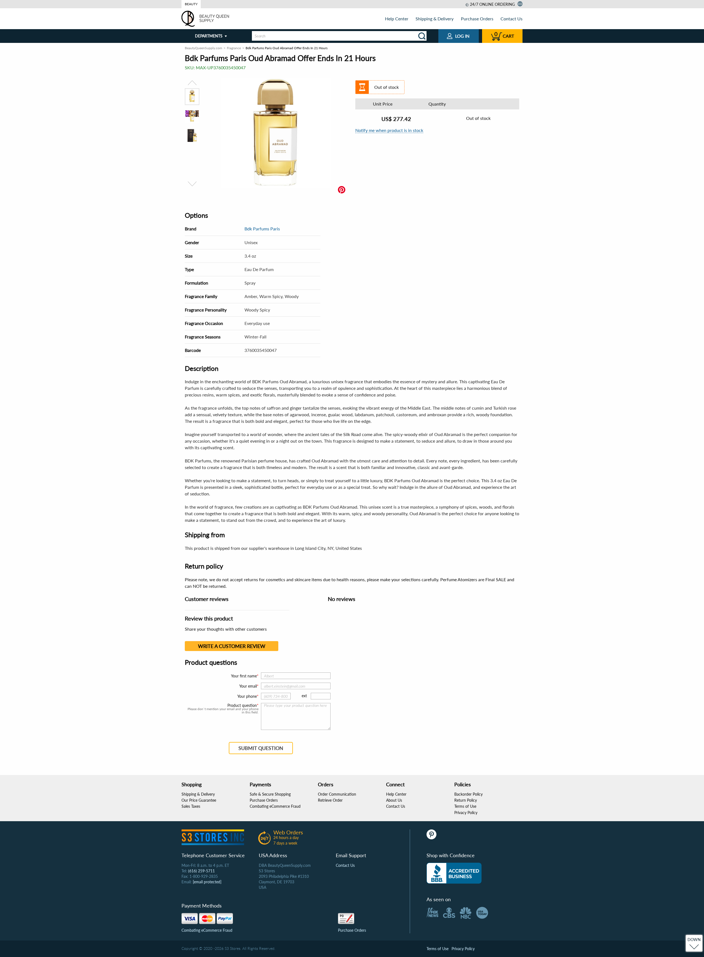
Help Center (396, 18)
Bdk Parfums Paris (262, 228)
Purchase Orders (477, 18)
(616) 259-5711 (201, 870)
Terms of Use (465, 806)
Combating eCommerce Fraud (275, 806)
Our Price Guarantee (199, 800)
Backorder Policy (468, 794)
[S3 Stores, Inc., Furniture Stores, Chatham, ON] (454, 873)
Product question (242, 705)
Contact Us (511, 18)
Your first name (244, 676)
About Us (394, 800)
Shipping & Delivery (434, 18)
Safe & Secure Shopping (270, 794)
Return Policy (465, 800)
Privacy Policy (465, 812)
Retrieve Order (330, 800)
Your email (248, 686)
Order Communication (337, 794)
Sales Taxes (191, 806)
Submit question (260, 748)
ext (304, 695)
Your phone (247, 696)
